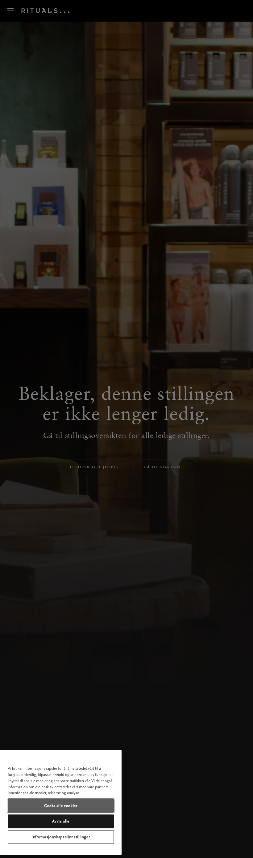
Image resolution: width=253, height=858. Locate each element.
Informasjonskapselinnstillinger (60, 837)
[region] (61, 802)
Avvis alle (61, 821)
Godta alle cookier (60, 805)
